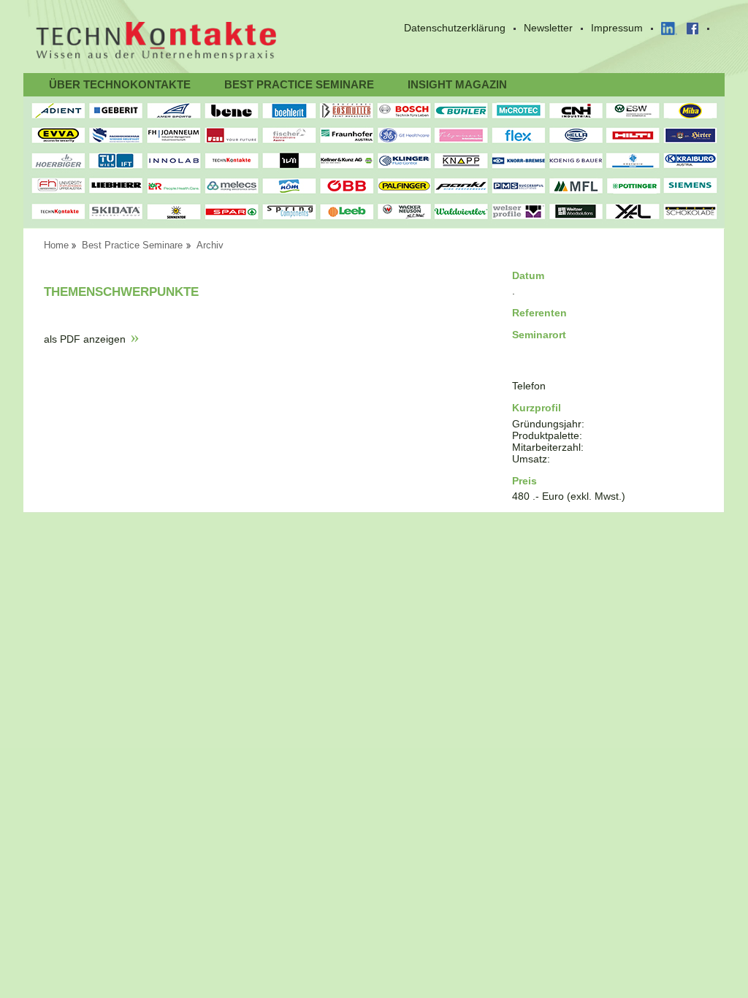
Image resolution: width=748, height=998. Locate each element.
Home (56, 245)
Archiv (210, 245)
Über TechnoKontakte (120, 84)
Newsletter (548, 28)
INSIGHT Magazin (457, 84)
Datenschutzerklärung (454, 28)
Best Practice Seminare (299, 84)
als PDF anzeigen (85, 339)
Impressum (617, 28)
